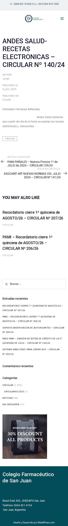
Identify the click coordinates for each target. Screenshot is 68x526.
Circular (6, 99)
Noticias (7, 398)
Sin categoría (10, 404)
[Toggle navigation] (62, 18)
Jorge (5, 78)
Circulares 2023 (14, 392)
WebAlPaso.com (46, 522)
